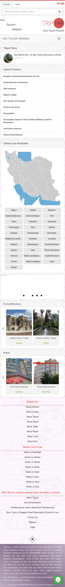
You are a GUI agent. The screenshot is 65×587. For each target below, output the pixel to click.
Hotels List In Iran (32, 447)
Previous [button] (61, 327)
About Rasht (32, 431)
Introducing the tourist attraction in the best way (32, 507)
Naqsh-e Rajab (10, 95)
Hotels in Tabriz (32, 472)
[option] (45, 327)
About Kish (32, 441)
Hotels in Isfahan (32, 457)
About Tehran (33, 417)
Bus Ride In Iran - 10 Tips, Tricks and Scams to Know (37, 56)
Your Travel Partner (53, 30)
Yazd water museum (12, 129)
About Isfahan (32, 412)
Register (32, 522)
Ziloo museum (9, 89)
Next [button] (3, 327)
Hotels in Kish (32, 486)
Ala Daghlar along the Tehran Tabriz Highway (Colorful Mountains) (27, 121)
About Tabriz (32, 426)
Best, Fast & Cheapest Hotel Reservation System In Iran (32, 512)
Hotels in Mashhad (32, 452)
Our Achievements (32, 502)
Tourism (6, 4)
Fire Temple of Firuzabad (14, 101)
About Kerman (32, 407)
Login (32, 527)
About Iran (32, 401)
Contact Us (32, 517)
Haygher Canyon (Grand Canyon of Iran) (21, 76)
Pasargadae (8, 113)
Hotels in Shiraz (32, 467)
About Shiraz (32, 421)
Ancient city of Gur (11, 107)
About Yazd (32, 436)
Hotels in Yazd (32, 482)
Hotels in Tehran (32, 462)
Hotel (17, 4)
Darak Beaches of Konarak (15, 82)
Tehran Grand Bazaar (12, 135)
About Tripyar (32, 497)
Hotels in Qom (32, 477)
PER (59, 3)
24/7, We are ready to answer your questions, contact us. (33, 492)
